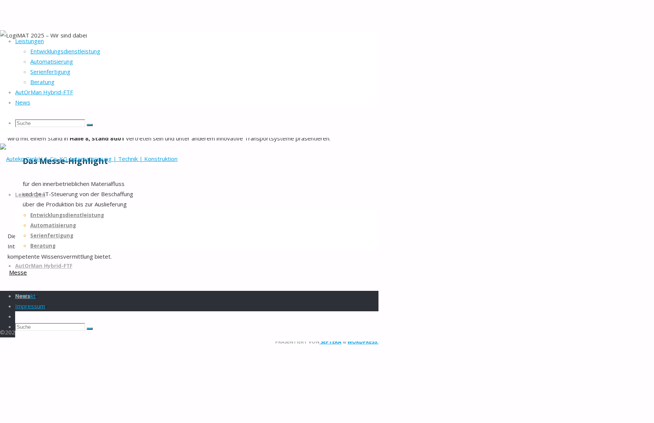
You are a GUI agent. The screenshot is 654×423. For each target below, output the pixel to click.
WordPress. (362, 341)
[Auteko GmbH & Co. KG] (89, 158)
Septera (330, 341)
